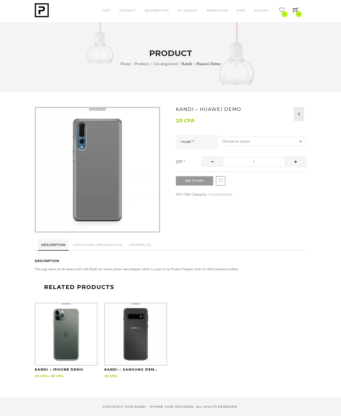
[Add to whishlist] (220, 181)
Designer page (157, 10)
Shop (241, 10)
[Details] (66, 334)
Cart (106, 10)
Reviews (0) (140, 245)
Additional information (97, 245)
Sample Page (217, 10)
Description (53, 245)
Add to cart (194, 180)
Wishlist (261, 10)
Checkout (127, 10)
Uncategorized (165, 63)
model (185, 142)
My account (188, 10)
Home (126, 63)
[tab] (53, 245)
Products (142, 63)
